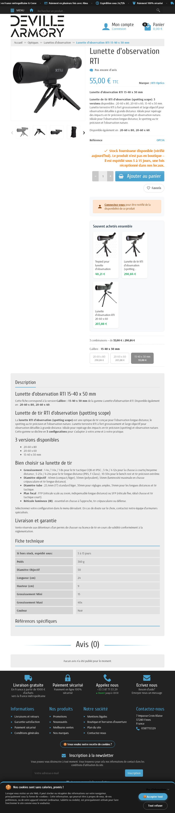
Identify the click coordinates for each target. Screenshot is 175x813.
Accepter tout (155, 796)
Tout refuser (155, 805)
